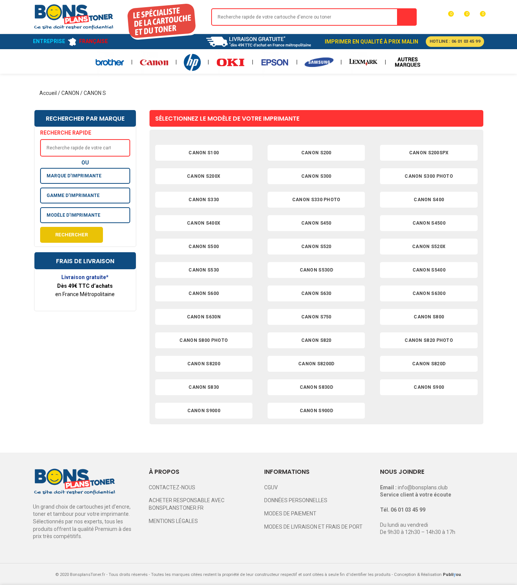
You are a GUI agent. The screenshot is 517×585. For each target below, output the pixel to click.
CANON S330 (203, 199)
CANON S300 (316, 176)
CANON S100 (203, 152)
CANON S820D (428, 363)
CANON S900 (429, 387)
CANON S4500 (429, 223)
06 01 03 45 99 (408, 510)
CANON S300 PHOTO (429, 176)
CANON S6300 (429, 293)
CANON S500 (203, 246)
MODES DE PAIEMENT (290, 514)
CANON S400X (203, 223)
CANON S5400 (429, 270)
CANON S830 (203, 387)
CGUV (271, 487)
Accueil (48, 93)
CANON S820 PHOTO (429, 340)
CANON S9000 (203, 410)
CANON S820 (316, 340)
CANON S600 (203, 293)
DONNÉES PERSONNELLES (295, 500)
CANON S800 (429, 317)
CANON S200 (316, 152)
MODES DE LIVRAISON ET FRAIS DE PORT (313, 527)
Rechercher (71, 234)
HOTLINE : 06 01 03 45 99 (455, 41)
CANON (70, 93)
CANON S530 (203, 270)
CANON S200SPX (429, 152)
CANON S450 (316, 223)
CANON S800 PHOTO (203, 340)
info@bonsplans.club (423, 487)
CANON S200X (203, 176)
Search (407, 17)
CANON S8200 (203, 363)
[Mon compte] (433, 17)
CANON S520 (316, 246)
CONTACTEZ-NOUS (172, 487)
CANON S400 (429, 199)
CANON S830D (316, 387)
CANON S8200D (316, 363)
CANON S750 (316, 317)
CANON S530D (316, 270)
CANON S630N (204, 317)
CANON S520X (428, 246)
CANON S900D (316, 410)
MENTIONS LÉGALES (173, 521)
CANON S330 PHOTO (316, 199)
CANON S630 (316, 293)
